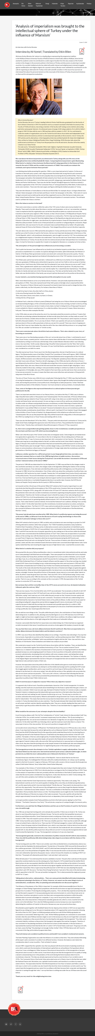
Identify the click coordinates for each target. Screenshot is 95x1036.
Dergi (47, 3)
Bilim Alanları (30, 5)
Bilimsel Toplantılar (39, 5)
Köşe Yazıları (62, 5)
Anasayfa (16, 3)
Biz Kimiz (23, 5)
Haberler (55, 3)
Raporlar (71, 3)
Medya (89, 3)
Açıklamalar (80, 3)
